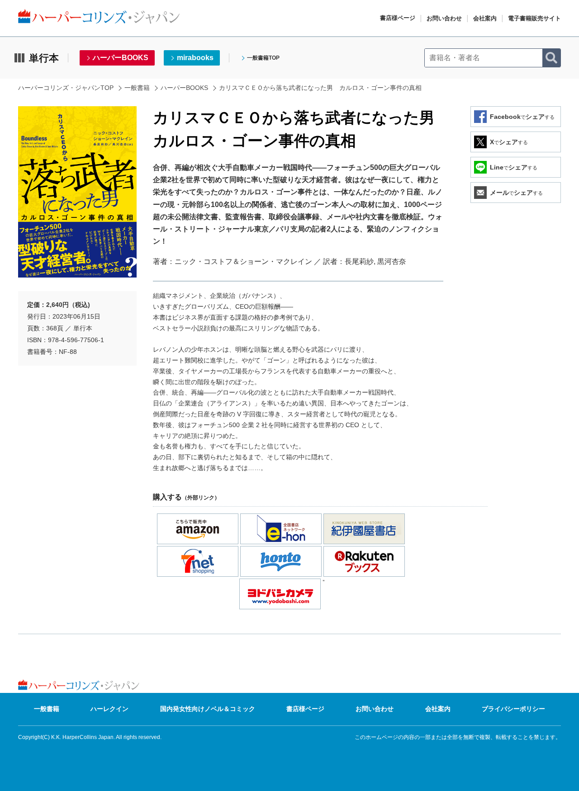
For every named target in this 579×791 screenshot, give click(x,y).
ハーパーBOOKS (120, 57)
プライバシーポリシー (513, 708)
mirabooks (195, 57)
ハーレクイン (109, 708)
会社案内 (485, 18)
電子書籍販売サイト (534, 18)
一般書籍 (137, 87)
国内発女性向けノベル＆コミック (207, 708)
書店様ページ (397, 17)
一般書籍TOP (263, 58)
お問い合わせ (444, 18)
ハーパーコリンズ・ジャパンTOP (66, 87)
